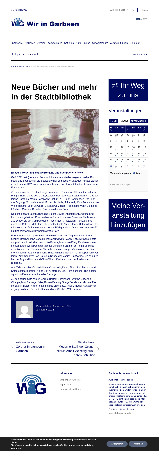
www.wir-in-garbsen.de (120, 413)
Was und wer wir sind (70, 379)
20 (128, 153)
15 (139, 147)
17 (111, 153)
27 (111, 135)
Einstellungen (36, 445)
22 (139, 153)
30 (128, 135)
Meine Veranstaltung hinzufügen (128, 215)
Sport (87, 43)
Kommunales (55, 43)
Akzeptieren (117, 443)
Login (145, 10)
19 (122, 153)
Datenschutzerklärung (70, 389)
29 (122, 135)
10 (111, 147)
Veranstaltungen (119, 43)
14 (133, 147)
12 (122, 147)
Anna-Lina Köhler (62, 306)
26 (122, 159)
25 (116, 159)
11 (116, 147)
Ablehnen (138, 443)
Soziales (69, 43)
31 (133, 135)
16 (144, 147)
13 (128, 147)
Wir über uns (140, 54)
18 (116, 153)
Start (13, 66)
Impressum (65, 384)
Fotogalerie (18, 54)
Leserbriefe (33, 54)
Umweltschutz (100, 43)
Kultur (79, 43)
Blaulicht (134, 43)
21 (133, 153)
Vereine (41, 43)
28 (116, 135)
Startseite (17, 43)
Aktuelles (30, 43)
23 (144, 153)
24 (111, 159)
